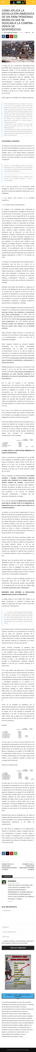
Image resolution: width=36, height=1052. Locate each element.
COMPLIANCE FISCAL (11, 6)
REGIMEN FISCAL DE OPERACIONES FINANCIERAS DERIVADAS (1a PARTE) (9, 866)
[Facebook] (3, 36)
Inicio (3, 6)
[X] (7, 36)
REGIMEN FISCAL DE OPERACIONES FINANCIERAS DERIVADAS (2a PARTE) (26, 866)
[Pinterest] (11, 36)
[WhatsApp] (15, 36)
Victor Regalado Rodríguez (11, 32)
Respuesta (10, 901)
